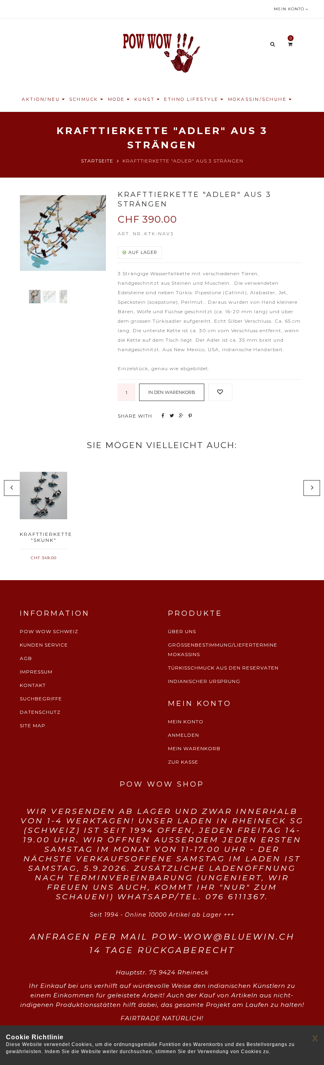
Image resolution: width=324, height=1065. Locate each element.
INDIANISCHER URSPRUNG (204, 681)
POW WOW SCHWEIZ (49, 631)
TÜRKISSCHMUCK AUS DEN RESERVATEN (223, 668)
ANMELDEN (183, 735)
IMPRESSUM (36, 672)
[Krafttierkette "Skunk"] (43, 495)
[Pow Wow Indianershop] (162, 52)
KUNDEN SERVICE (44, 645)
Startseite (97, 161)
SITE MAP (32, 725)
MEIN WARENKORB (194, 748)
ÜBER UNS (182, 631)
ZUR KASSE (183, 762)
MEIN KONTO (185, 722)
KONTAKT (33, 685)
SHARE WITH (135, 416)
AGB (26, 658)
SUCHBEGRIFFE (41, 699)
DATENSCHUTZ (40, 712)
